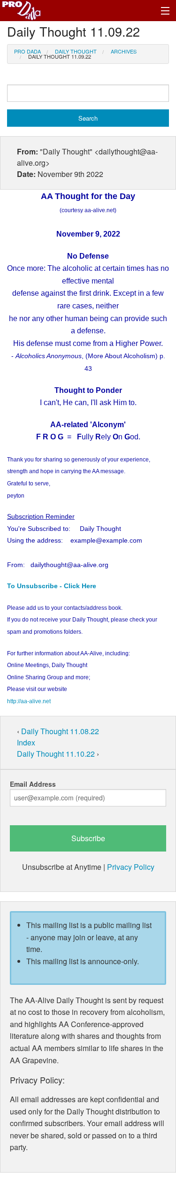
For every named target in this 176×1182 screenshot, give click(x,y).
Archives (124, 51)
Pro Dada (27, 51)
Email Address (33, 784)
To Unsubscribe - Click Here (51, 586)
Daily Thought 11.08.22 (60, 731)
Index (26, 742)
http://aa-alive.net (29, 701)
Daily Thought (76, 51)
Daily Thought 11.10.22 (57, 753)
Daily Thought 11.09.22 (59, 56)
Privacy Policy (130, 866)
